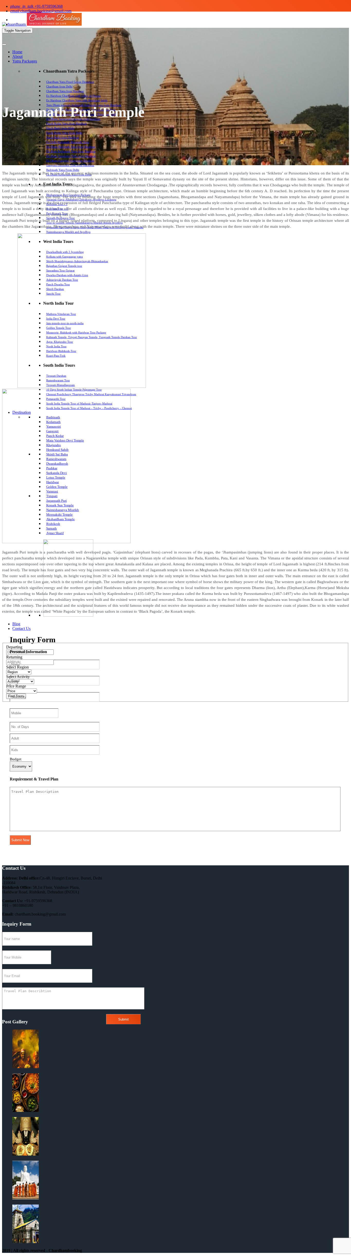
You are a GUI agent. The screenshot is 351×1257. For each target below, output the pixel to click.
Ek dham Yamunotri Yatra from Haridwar (71, 155)
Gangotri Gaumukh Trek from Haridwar (70, 165)
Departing (14, 647)
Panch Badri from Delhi (60, 128)
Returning (14, 657)
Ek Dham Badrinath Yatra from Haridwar (70, 146)
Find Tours (16, 696)
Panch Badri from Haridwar (62, 137)
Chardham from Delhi (59, 86)
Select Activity (18, 676)
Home (17, 52)
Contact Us (21, 628)
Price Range (16, 686)
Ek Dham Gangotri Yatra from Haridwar (70, 160)
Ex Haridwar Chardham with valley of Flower (73, 95)
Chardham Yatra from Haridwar (65, 91)
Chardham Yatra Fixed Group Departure (70, 81)
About (17, 56)
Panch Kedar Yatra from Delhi (64, 132)
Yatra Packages (24, 61)
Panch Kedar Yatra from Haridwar (66, 123)
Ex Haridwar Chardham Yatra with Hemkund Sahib (76, 100)
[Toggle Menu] (4, 44)
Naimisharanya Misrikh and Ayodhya (68, 231)
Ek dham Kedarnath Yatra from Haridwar (71, 151)
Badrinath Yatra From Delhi (62, 169)
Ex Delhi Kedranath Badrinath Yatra (67, 142)
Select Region (17, 667)
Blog (16, 624)
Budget (15, 759)
